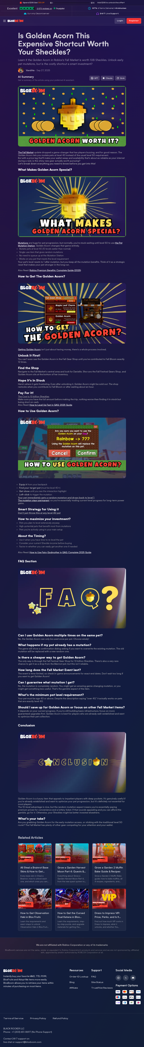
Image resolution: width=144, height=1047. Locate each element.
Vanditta (30, 70)
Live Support (109, 13)
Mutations (23, 242)
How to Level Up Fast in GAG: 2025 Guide (51, 404)
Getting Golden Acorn (29, 349)
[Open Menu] (4, 21)
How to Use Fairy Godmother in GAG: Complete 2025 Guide (60, 552)
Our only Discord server (38, 13)
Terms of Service (13, 1018)
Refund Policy (60, 1018)
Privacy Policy (38, 1018)
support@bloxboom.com (28, 1042)
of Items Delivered (109, 8)
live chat (7, 1042)
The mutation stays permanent (33, 500)
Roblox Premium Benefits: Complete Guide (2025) (55, 270)
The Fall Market (25, 152)
